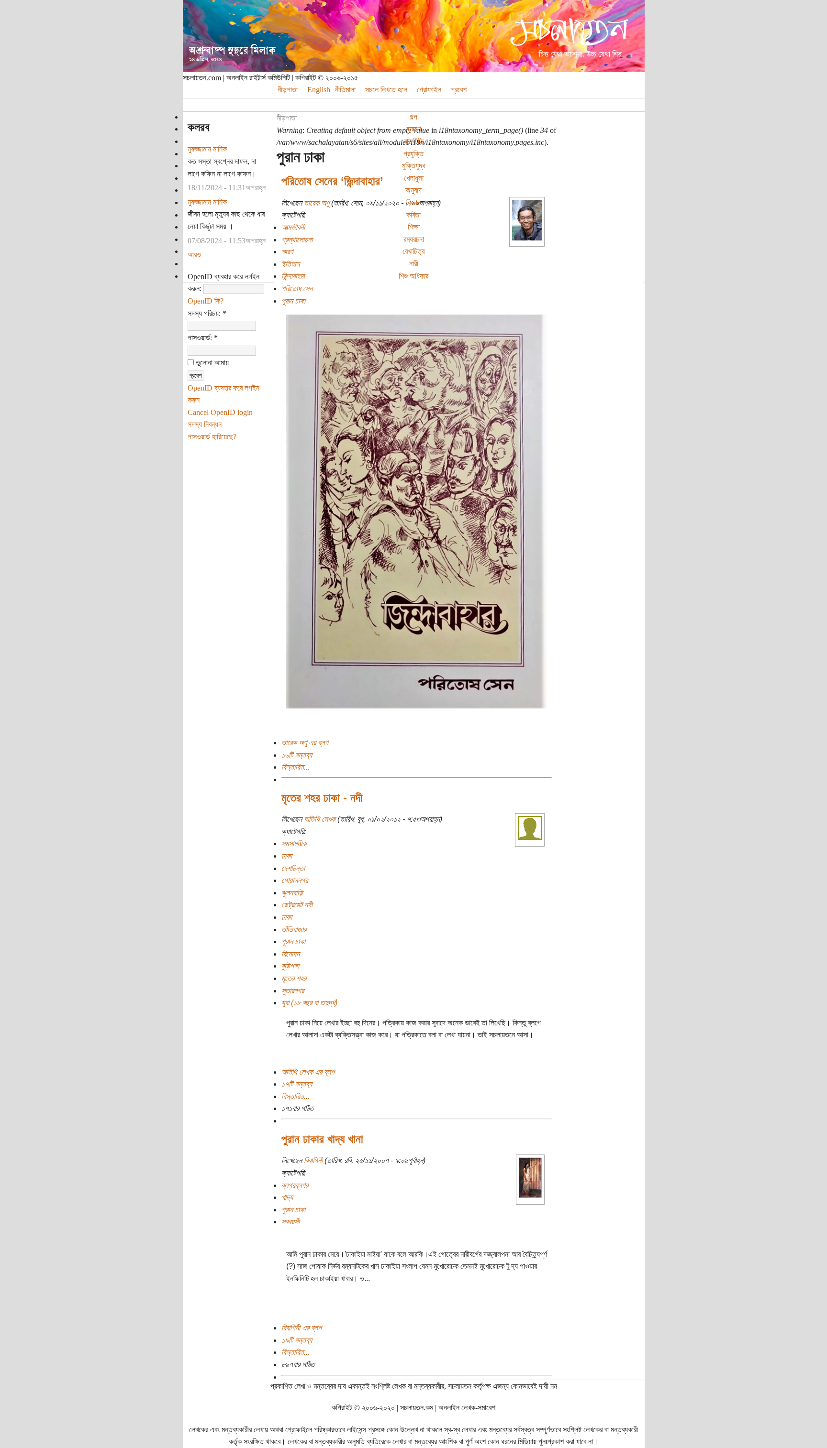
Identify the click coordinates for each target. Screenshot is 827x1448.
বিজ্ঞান (413, 202)
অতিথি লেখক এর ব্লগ (308, 1072)
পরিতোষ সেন (297, 288)
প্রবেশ (459, 90)
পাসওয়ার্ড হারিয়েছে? (212, 437)
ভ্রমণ (414, 129)
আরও (194, 254)
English (318, 90)
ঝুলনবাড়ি (292, 893)
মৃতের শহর (293, 978)
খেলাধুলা (414, 178)
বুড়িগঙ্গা (290, 966)
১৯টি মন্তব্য (296, 1340)
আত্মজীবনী (293, 227)
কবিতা (413, 215)
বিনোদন (290, 954)
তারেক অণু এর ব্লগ (304, 743)
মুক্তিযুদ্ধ (413, 166)
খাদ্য (287, 1197)
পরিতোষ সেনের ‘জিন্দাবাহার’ (332, 180)
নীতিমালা (345, 90)
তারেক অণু (316, 203)
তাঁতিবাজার (293, 929)
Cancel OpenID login (220, 412)
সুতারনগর (292, 991)
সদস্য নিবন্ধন (205, 424)
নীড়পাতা (287, 118)
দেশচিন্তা (293, 868)
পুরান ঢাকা (293, 301)
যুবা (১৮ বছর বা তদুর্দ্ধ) (309, 1003)
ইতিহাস (290, 264)
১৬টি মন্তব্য (296, 755)
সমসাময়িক (293, 843)
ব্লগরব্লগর (294, 1185)
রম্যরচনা (413, 239)
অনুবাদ (413, 190)
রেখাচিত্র (413, 251)
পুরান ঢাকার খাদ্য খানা (322, 1138)
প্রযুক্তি (413, 154)
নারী (413, 264)
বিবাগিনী (313, 1160)
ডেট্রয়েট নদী (297, 905)
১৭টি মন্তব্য (296, 1084)
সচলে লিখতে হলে (386, 90)
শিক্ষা (414, 227)
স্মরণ (287, 252)
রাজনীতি (414, 141)
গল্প (413, 117)
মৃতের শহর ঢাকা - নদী (321, 797)
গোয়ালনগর (294, 880)
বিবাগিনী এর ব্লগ (301, 1328)
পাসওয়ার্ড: (203, 338)
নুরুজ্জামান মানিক (207, 149)
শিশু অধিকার (413, 276)
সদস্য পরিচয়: (207, 313)
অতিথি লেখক (319, 819)
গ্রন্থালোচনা (297, 240)
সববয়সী (290, 1222)
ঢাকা (286, 856)
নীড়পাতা (288, 90)
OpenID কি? (206, 301)
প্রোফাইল (429, 90)
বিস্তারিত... (295, 767)
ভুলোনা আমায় (211, 363)
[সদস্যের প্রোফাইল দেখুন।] (527, 238)
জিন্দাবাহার (292, 276)
